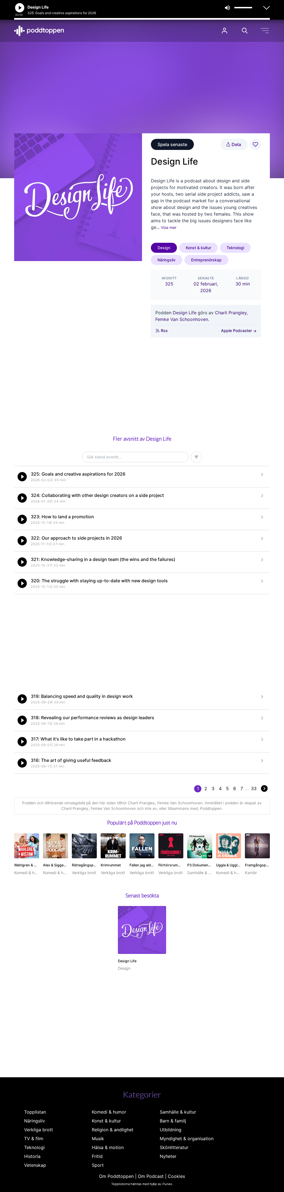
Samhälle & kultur (178, 1112)
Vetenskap (35, 1165)
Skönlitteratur (174, 1147)
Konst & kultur (198, 247)
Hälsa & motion (108, 1147)
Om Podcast (151, 1176)
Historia (32, 1156)
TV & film (33, 1138)
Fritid (97, 1156)
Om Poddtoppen (116, 1176)
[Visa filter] (196, 457)
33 (254, 788)
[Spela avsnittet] (22, 476)
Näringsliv (167, 259)
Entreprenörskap (206, 259)
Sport (98, 1165)
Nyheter (168, 1156)
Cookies (176, 1176)
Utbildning (170, 1129)
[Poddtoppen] (39, 30)
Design (164, 247)
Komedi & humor (109, 1112)
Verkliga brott (38, 1129)
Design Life (184, 312)
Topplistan (35, 1112)
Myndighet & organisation (187, 1138)
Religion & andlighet (112, 1129)
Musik (98, 1138)
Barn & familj (173, 1121)
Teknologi (235, 247)
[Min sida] (224, 31)
